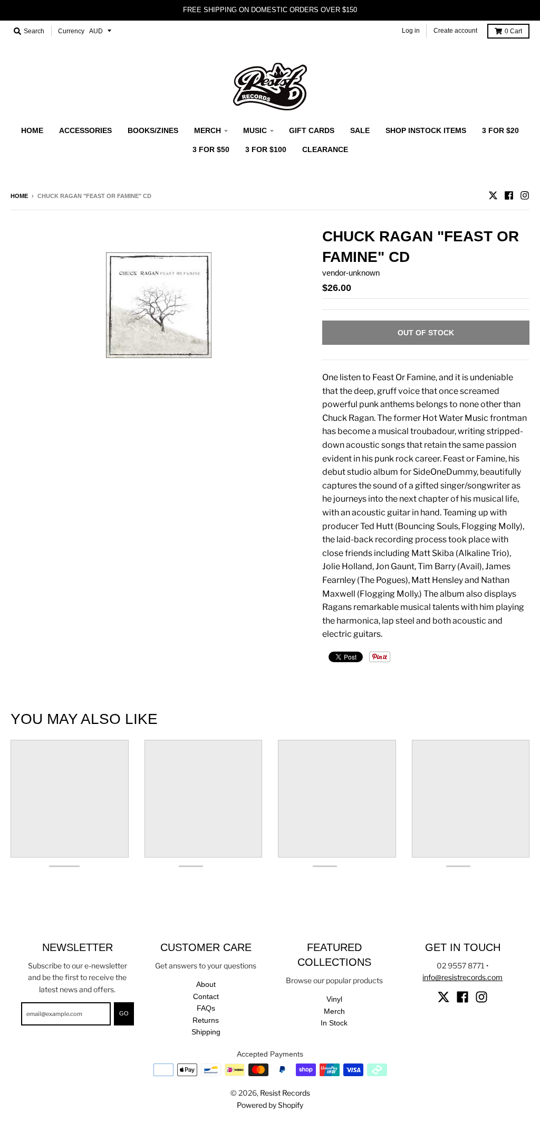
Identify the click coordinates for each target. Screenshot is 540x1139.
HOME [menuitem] (32, 130)
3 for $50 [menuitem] (210, 149)
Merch (334, 1011)
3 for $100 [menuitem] (265, 149)
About (206, 984)
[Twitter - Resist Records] (493, 195)
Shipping (205, 1032)
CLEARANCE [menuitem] (325, 149)
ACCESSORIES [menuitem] (85, 130)
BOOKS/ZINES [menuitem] (153, 130)
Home (19, 196)
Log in (411, 30)
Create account (455, 30)
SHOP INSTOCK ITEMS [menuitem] (425, 130)
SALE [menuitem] (360, 130)
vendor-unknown (351, 272)
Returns (205, 1020)
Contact (206, 996)
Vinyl (334, 999)
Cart (513, 31)
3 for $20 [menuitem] (500, 130)
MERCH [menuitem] (207, 130)
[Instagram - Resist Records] (524, 195)
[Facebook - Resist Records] (509, 195)
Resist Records (285, 1092)
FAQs (206, 1008)
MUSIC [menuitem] (255, 130)
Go (124, 1013)
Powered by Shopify (270, 1104)
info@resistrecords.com (462, 977)
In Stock (334, 1023)
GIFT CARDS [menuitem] (311, 130)
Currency (71, 31)
